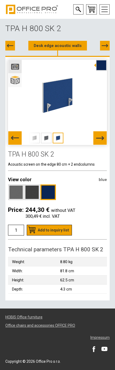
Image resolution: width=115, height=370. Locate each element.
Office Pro (32, 9)
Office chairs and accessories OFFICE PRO (40, 325)
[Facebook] (93, 349)
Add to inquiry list (53, 230)
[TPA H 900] (105, 45)
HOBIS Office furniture (24, 317)
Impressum (100, 337)
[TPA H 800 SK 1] (10, 45)
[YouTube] (104, 349)
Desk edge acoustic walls (58, 45)
